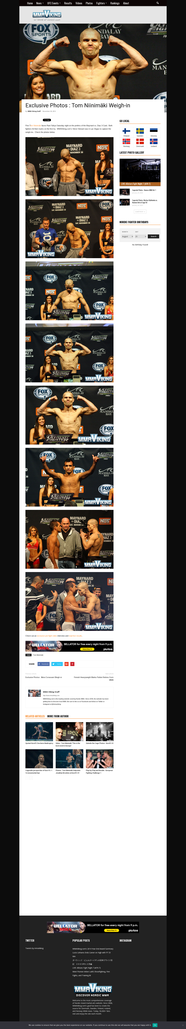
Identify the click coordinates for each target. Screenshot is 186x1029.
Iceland (154, 146)
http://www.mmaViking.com (51, 695)
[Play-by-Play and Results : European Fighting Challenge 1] (99, 758)
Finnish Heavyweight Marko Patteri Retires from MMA (93, 678)
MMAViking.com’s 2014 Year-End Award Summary (93, 949)
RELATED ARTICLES (35, 716)
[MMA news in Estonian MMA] (153, 131)
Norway (126, 146)
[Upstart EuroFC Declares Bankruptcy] (39, 731)
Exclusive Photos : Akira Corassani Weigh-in (43, 677)
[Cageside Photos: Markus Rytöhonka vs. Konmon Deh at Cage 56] (125, 202)
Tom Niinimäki (38, 655)
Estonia (154, 136)
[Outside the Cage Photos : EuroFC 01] (99, 731)
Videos (79, 3)
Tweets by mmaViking (34, 948)
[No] (183, 1025)
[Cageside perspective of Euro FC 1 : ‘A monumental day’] (39, 758)
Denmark (140, 146)
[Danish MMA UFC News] (140, 141)
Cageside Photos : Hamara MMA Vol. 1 (144, 190)
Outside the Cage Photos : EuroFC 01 (99, 743)
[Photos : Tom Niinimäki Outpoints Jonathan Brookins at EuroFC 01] (69, 758)
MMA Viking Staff (34, 111)
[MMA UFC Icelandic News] (153, 141)
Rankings (115, 3)
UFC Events (53, 3)
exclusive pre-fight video (47, 636)
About (126, 3)
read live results (75, 636)
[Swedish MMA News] (126, 131)
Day (136, 232)
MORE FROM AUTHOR (58, 716)
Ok (155, 1025)
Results (68, 3)
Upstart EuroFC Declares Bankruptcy (39, 743)
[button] (157, 3)
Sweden (140, 136)
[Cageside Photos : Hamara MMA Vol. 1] (125, 192)
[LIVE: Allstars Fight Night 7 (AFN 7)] (140, 172)
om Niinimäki (35, 125)
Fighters (100, 3)
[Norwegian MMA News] (126, 141)
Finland (126, 136)
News (39, 3)
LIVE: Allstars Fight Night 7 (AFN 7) (135, 183)
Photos (89, 3)
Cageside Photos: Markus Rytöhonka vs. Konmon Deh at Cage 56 (145, 201)
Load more (139, 211)
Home (30, 3)
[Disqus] (69, 817)
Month (125, 232)
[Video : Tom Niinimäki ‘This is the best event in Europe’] (69, 731)
